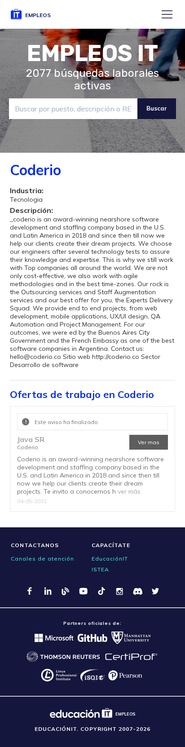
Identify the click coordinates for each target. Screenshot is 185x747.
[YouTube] (83, 591)
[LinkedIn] (47, 591)
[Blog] (65, 591)
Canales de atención (42, 558)
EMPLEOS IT (92, 53)
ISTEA (100, 569)
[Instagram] (119, 591)
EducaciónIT (110, 558)
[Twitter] (155, 591)
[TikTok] (101, 591)
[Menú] (167, 14)
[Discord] (137, 591)
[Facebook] (29, 591)
